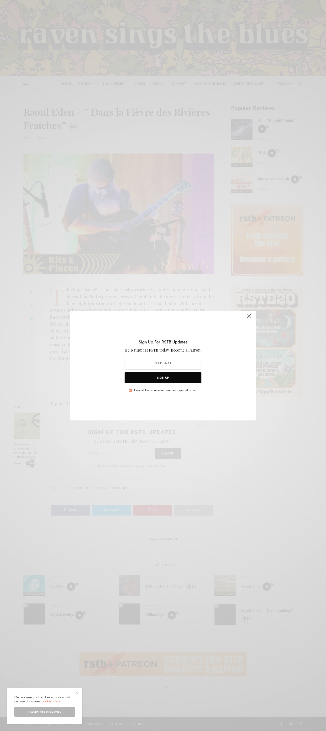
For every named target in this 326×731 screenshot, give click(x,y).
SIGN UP (163, 378)
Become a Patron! (186, 350)
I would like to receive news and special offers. (165, 390)
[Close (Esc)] (249, 318)
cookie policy (51, 701)
